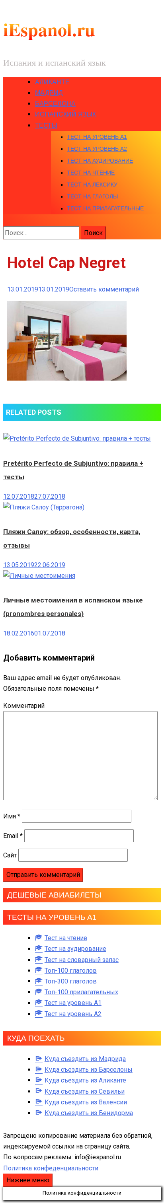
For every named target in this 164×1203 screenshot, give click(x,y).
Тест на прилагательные (105, 208)
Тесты (46, 125)
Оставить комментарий (104, 289)
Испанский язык (65, 114)
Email (13, 836)
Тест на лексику (92, 184)
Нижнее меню (27, 1180)
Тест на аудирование (100, 160)
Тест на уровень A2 (97, 149)
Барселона (55, 103)
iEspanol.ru (49, 29)
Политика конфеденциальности (50, 1168)
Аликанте (52, 82)
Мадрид (49, 92)
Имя (11, 816)
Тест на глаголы (92, 196)
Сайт (10, 855)
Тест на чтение (91, 172)
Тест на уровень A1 (97, 137)
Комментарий (24, 705)
